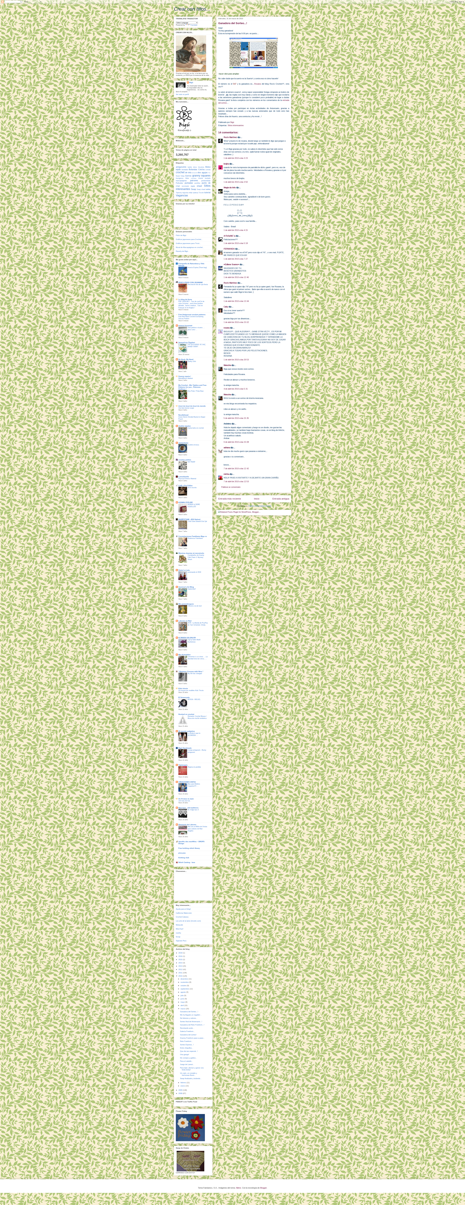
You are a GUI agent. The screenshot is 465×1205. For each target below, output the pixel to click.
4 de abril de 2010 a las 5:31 (236, 389)
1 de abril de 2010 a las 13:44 (236, 301)
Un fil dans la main (186, 799)
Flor (209, 172)
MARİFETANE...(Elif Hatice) (189, 519)
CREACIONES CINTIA (187, 782)
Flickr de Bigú (181, 235)
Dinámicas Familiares (195, 538)
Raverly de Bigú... (182, 251)
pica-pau (182, 853)
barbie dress (192, 167)
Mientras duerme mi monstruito (191, 553)
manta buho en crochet (196, 428)
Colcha (201, 169)
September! (192, 589)
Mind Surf (179, 929)
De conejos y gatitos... (188, 1058)
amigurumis (181, 167)
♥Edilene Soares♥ (231, 264)
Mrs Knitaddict (184, 655)
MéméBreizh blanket (185, 378)
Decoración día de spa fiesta (198, 284)
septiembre (185, 989)
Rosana (257, 84)
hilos (187, 178)
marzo (183, 1009)
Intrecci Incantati (185, 326)
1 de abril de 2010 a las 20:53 (236, 360)
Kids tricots (183, 688)
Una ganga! (184, 1054)
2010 (180, 976)
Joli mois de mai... (184, 801)
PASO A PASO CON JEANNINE (190, 282)
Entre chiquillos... (186, 1048)
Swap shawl (201, 189)
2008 (180, 1093)
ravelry (178, 933)
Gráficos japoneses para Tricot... (188, 243)
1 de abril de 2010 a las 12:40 (236, 277)
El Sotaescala (184, 697)
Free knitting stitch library (189, 848)
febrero (184, 1083)
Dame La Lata (184, 570)
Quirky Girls (192, 361)
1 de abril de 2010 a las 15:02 (236, 322)
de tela (188, 172)
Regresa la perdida (194, 767)
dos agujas (202, 172)
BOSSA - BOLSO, (194, 699)
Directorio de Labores (187, 825)
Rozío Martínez (230, 137)
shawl (199, 186)
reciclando (185, 186)
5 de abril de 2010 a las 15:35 (236, 418)
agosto (183, 992)
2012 (180, 969)
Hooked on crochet (186, 714)
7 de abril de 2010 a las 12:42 (236, 469)
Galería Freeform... (187, 1031)
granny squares (201, 175)
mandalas (194, 178)
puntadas (189, 183)
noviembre (185, 982)
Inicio (256, 498)
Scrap (178, 937)
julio (182, 995)
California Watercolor (184, 913)
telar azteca (193, 193)
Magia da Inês (230, 188)
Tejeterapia (182, 765)
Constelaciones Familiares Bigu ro (192, 536)
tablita (208, 189)
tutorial (207, 192)
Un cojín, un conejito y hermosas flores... (188, 1074)
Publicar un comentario (230, 487)
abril (182, 1005)
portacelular (205, 181)
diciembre (185, 979)
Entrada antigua (280, 498)
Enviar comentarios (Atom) (259, 506)
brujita (226, 164)
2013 (180, 966)
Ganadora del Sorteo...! (189, 1012)
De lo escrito (192, 487)
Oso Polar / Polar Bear (196, 391)
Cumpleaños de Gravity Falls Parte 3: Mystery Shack (196, 557)
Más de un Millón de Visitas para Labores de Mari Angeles (197, 829)
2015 (180, 959)
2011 (180, 973)
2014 (180, 963)
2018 (180, 953)
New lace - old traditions (188, 808)
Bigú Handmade (185, 748)
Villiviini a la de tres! (195, 606)
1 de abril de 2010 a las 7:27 (236, 259)
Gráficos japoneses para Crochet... (189, 239)
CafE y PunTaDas (185, 486)
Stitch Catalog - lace (186, 862)
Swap (193, 189)
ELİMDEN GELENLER (187, 638)
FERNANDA (229, 249)
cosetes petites (184, 460)
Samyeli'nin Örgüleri (186, 342)
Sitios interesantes (236, 125)
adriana (227, 448)
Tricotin (201, 193)
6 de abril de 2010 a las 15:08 (236, 442)
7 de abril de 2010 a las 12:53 (236, 481)
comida (207, 170)
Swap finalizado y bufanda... (191, 1078)
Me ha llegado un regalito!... (191, 1015)
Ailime (238, 1188)
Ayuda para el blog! (183, 909)
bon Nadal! (191, 462)
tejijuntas (185, 193)
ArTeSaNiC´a (229, 236)
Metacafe (179, 925)
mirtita (226, 474)
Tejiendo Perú (181, 941)
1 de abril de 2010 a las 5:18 (236, 243)
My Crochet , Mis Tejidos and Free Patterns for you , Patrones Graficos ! (192, 387)
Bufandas (193, 169)
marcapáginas (181, 181)
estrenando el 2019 (194, 572)
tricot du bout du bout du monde (192, 406)
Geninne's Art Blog (186, 587)
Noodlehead (183, 415)
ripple (193, 186)
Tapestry (179, 193)
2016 (180, 956)
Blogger (263, 1188)
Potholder (179, 183)
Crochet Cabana (182, 917)
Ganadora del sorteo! (188, 1035)
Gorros (188, 176)
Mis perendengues (186, 604)
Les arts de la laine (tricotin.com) (188, 921)
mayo (183, 1002)
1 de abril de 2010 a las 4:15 (236, 230)
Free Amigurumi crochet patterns (191, 315)
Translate (193, 25)
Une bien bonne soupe (186, 408)
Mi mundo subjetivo (186, 731)
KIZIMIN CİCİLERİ (185, 502)
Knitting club (183, 858)
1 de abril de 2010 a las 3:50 (236, 182)
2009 (180, 1090)
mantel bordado (204, 178)
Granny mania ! (184, 376)
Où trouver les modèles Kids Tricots (191, 690)
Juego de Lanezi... (187, 1064)
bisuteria (201, 167)
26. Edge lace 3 (193, 810)
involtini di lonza (193, 445)
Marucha (227, 365)
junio (183, 999)
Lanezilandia (183, 477)
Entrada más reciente (229, 498)
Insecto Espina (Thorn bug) (197, 267)
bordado (185, 170)
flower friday (180, 176)
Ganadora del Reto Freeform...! (192, 1025)
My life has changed (195, 673)
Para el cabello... (186, 1061)
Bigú (191, 82)
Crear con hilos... (192, 9)
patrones (194, 180)
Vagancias (182, 195)
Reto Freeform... (186, 1041)
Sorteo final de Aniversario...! (191, 1021)
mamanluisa (183, 443)
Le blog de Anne (185, 299)
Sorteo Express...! (187, 1045)
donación (194, 172)
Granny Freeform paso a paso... (192, 1038)
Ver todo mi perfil (182, 94)
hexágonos (179, 178)
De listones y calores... (188, 1018)
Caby (226, 307)
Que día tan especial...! (189, 1051)
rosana (226, 328)
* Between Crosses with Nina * (190, 671)
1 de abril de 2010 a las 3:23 (236, 158)
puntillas (197, 183)
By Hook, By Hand (185, 359)
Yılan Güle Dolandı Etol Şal (197, 521)
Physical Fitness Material (187, 479)
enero (183, 1086)
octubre (184, 986)
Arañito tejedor (184, 426)
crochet (180, 172)
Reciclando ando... (187, 1028)
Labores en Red (184, 621)
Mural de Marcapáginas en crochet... (190, 247)
